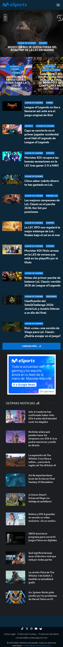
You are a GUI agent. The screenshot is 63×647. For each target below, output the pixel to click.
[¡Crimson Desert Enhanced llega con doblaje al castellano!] (15, 499)
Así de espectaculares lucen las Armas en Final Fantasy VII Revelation (41, 479)
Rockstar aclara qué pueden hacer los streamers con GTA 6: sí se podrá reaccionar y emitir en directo (42, 438)
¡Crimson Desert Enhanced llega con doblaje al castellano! (40, 498)
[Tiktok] (22, 628)
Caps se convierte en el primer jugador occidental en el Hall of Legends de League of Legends (41, 136)
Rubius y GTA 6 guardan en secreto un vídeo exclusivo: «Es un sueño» (42, 517)
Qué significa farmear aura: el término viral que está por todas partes (42, 556)
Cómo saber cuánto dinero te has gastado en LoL (41, 183)
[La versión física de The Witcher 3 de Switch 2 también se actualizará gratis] (15, 577)
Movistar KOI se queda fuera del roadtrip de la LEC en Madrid (32, 48)
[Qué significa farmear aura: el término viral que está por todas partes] (15, 557)
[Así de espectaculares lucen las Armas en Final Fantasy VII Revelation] (15, 480)
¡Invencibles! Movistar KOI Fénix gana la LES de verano (16, 83)
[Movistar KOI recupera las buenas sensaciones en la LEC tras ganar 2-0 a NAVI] (12, 156)
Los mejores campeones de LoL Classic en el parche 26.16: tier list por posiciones (42, 206)
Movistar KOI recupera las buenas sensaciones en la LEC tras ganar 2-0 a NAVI (41, 161)
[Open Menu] (58, 5)
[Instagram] (31, 628)
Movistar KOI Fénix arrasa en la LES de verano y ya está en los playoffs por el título (41, 256)
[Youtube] (36, 628)
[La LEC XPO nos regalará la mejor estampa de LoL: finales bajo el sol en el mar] (12, 226)
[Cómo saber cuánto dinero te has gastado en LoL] (12, 179)
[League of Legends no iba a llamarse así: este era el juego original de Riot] (12, 106)
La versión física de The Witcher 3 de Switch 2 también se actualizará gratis (41, 577)
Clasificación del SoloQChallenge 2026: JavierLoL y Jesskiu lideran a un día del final (41, 307)
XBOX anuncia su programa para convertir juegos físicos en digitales (42, 537)
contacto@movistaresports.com (31, 637)
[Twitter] (27, 628)
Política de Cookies (26, 634)
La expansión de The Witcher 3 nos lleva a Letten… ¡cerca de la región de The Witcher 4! (42, 460)
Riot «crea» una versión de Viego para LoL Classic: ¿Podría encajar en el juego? (42, 332)
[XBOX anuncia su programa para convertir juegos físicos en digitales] (15, 538)
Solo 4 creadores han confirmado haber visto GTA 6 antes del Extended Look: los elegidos (42, 417)
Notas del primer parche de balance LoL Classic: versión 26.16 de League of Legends (42, 282)
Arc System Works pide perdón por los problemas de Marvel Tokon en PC (42, 596)
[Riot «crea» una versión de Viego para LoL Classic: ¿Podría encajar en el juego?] (12, 327)
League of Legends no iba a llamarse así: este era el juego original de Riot (42, 111)
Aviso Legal (9, 634)
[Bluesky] (40, 628)
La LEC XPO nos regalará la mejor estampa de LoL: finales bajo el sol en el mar (42, 231)
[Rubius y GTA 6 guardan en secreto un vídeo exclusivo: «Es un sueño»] (15, 518)
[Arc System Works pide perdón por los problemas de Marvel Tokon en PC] (15, 597)
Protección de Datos (48, 634)
